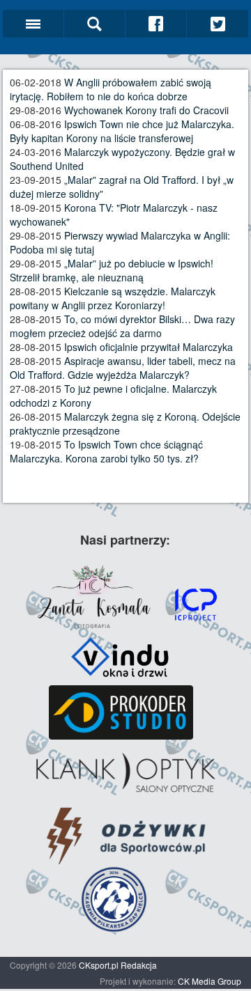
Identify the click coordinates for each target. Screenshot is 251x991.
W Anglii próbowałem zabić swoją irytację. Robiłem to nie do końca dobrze (110, 89)
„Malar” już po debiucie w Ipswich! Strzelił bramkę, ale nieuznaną (111, 270)
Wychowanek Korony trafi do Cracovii (146, 110)
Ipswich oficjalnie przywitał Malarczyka (148, 347)
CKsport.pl (99, 965)
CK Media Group (209, 981)
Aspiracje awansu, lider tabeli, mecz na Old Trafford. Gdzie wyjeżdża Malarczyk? (123, 368)
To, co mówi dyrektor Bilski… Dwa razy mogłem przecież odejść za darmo (122, 326)
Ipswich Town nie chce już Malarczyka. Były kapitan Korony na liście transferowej (122, 131)
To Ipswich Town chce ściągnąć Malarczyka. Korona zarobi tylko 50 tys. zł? (106, 451)
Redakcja (139, 965)
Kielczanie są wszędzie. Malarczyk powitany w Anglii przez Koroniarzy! (112, 298)
